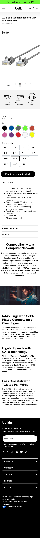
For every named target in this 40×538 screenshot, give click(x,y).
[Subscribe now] (34, 437)
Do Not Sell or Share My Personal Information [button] (14, 503)
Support (6, 234)
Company (8, 467)
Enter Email (8, 438)
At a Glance (7, 182)
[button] (30, 8)
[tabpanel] (20, 57)
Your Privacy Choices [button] (14, 507)
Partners (8, 480)
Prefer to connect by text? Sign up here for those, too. (18, 445)
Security (12, 499)
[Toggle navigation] (3, 8)
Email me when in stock (18, 174)
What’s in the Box (10, 228)
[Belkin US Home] (20, 8)
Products (8, 461)
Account (8, 487)
